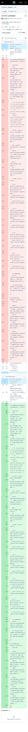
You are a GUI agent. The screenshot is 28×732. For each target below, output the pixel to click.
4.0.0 (13, 27)
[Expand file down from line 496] (4, 372)
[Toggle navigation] (2, 2)
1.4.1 (18, 27)
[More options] (25, 42)
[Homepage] (14, 2)
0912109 (9, 29)
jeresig (5, 18)
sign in (12, 719)
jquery (5, 7)
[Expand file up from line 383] (4, 381)
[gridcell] (14, 46)
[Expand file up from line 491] (4, 46)
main (6, 27)
